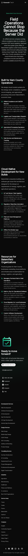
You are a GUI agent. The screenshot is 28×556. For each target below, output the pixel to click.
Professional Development (8, 467)
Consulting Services (6, 451)
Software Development (7, 410)
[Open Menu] (25, 2)
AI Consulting (4, 458)
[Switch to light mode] (6, 548)
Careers (3, 532)
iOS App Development (7, 420)
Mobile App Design (6, 434)
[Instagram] (15, 548)
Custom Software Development (13, 313)
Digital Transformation (6, 470)
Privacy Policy (4, 541)
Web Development (6, 407)
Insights (3, 525)
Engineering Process (6, 461)
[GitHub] (22, 548)
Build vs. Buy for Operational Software (15, 291)
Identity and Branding (6, 443)
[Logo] (7, 2)
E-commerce (4, 491)
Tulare (3, 502)
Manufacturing (5, 481)
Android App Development (8, 423)
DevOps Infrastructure (7, 455)
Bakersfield (4, 511)
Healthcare (4, 484)
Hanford (3, 514)
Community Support (6, 529)
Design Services (5, 427)
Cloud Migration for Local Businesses (15, 302)
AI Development (5, 414)
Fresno (3, 508)
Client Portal (4, 535)
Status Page (4, 538)
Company (3, 522)
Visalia (3, 505)
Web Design (4, 431)
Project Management (6, 464)
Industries (3, 474)
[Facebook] (9, 548)
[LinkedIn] (12, 548)
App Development (6, 417)
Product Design (5, 447)
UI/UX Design (4, 437)
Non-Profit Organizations (7, 494)
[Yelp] (18, 548)
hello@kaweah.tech (7, 370)
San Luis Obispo (5, 517)
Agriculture (4, 478)
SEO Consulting (5, 440)
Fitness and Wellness (6, 488)
